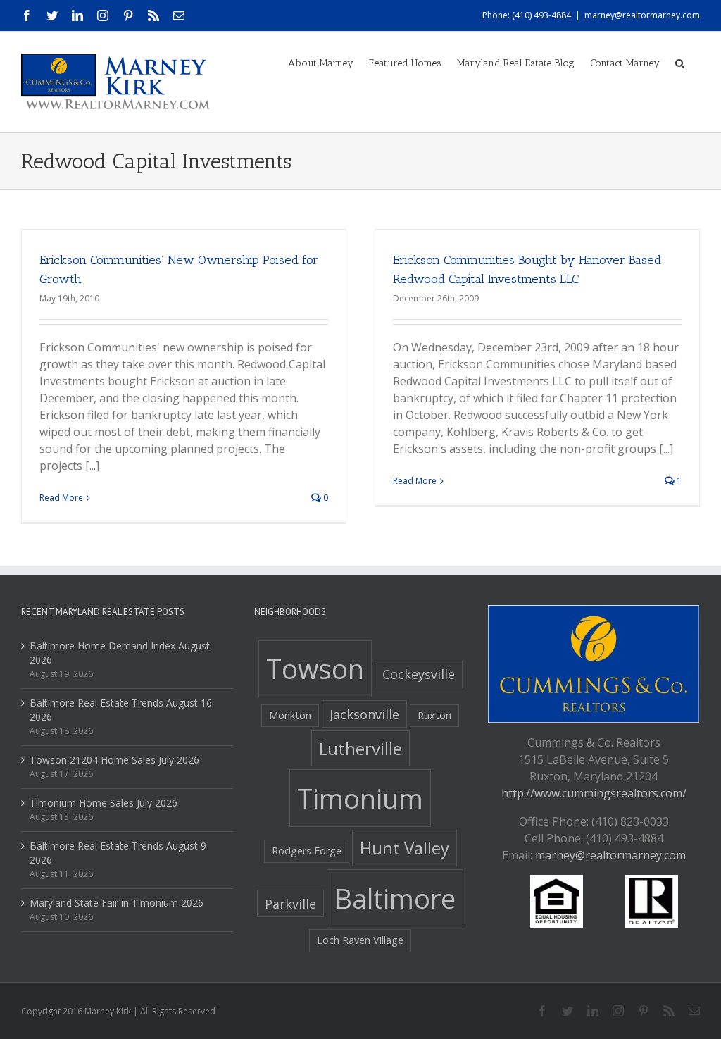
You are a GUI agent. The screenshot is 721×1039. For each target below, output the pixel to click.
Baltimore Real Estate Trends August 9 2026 (118, 852)
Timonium (360, 798)
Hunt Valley (404, 847)
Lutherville (360, 748)
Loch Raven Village (360, 940)
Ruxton (434, 715)
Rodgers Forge (306, 850)
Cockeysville (418, 674)
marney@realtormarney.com (642, 15)
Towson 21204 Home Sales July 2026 (114, 759)
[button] (679, 62)
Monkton (290, 715)
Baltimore (395, 898)
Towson (315, 668)
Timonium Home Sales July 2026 (103, 802)
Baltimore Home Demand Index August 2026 (120, 652)
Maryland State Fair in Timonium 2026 (116, 902)
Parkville (290, 903)
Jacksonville (364, 714)
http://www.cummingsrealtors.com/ (593, 793)
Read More (61, 498)
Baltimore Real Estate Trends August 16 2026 (121, 709)
